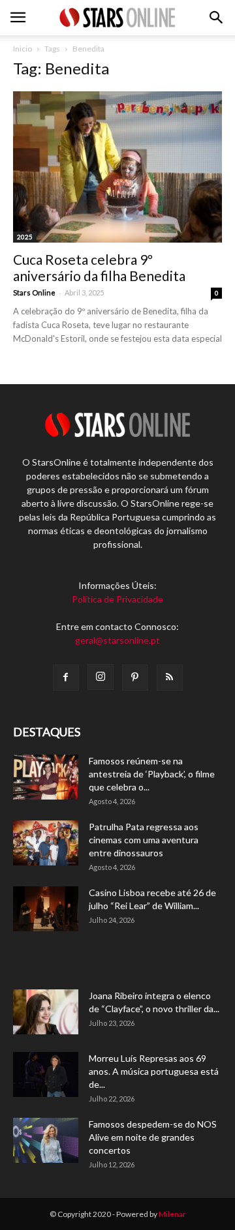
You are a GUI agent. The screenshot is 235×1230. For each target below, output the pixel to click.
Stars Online (34, 292)
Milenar (172, 1214)
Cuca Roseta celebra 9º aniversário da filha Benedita (99, 267)
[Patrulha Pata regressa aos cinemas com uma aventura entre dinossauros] (45, 842)
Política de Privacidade (117, 599)
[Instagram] (100, 677)
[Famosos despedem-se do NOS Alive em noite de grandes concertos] (45, 1140)
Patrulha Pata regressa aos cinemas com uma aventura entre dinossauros (143, 839)
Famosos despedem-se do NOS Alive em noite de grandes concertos (153, 1137)
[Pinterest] (135, 678)
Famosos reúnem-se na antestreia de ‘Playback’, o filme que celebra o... (152, 773)
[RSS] (170, 678)
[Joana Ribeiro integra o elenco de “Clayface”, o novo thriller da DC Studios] (45, 1011)
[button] (216, 17)
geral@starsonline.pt (117, 640)
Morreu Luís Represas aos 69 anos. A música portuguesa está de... (154, 1071)
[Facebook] (66, 678)
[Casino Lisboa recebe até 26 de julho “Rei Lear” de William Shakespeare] (45, 908)
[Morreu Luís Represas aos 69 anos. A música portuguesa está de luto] (45, 1074)
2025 (25, 237)
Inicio (22, 48)
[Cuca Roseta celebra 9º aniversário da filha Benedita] (117, 167)
